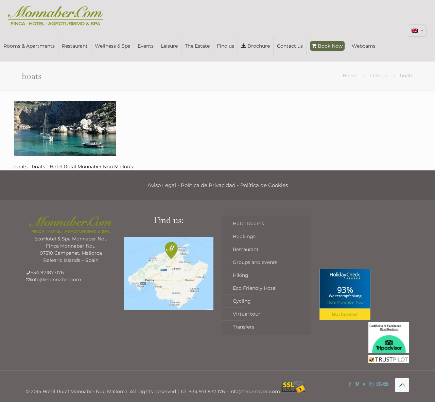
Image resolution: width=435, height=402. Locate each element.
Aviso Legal (161, 185)
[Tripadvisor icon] (378, 384)
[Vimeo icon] (357, 384)
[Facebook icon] (349, 384)
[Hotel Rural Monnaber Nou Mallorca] (55, 15)
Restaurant (246, 249)
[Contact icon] (385, 384)
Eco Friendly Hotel (255, 288)
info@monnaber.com (56, 280)
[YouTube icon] (364, 384)
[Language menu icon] (417, 30)
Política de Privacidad (208, 185)
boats (406, 75)
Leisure (378, 75)
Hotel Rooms (248, 223)
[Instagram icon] (371, 384)
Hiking (240, 275)
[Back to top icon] (402, 385)
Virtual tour (246, 314)
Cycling (242, 301)
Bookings (244, 236)
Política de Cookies (264, 185)
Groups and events (255, 262)
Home (350, 75)
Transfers (243, 327)
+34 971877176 (47, 272)
